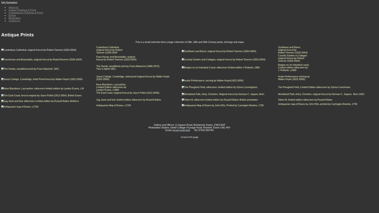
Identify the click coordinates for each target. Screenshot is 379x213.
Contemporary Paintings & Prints (26, 13)
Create (195, 137)
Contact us (14, 21)
